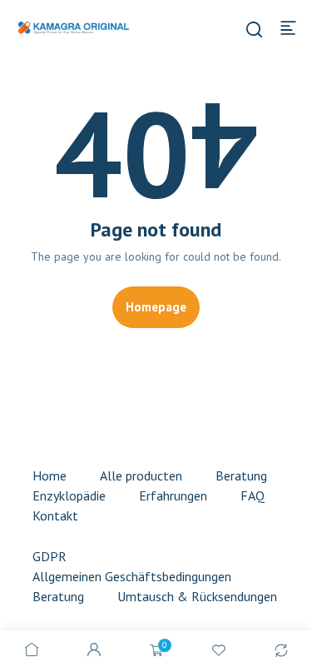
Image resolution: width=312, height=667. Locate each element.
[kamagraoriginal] (73, 26)
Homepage (156, 307)
